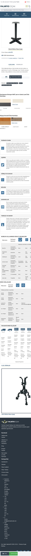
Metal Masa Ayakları (8, 10)
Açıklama (12, 64)
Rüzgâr (3, 187)
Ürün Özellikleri (5, 282)
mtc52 (20, 83)
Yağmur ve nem (6, 140)
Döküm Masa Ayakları (6, 85)
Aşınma (3, 157)
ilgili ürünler (5, 365)
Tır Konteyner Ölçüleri (8, 325)
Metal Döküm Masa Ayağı (12, 83)
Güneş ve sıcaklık (6, 173)
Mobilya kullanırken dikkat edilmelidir (14, 236)
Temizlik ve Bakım (6, 215)
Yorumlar (19, 64)
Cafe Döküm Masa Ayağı (8, 414)
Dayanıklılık (5, 199)
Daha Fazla (15, 104)
